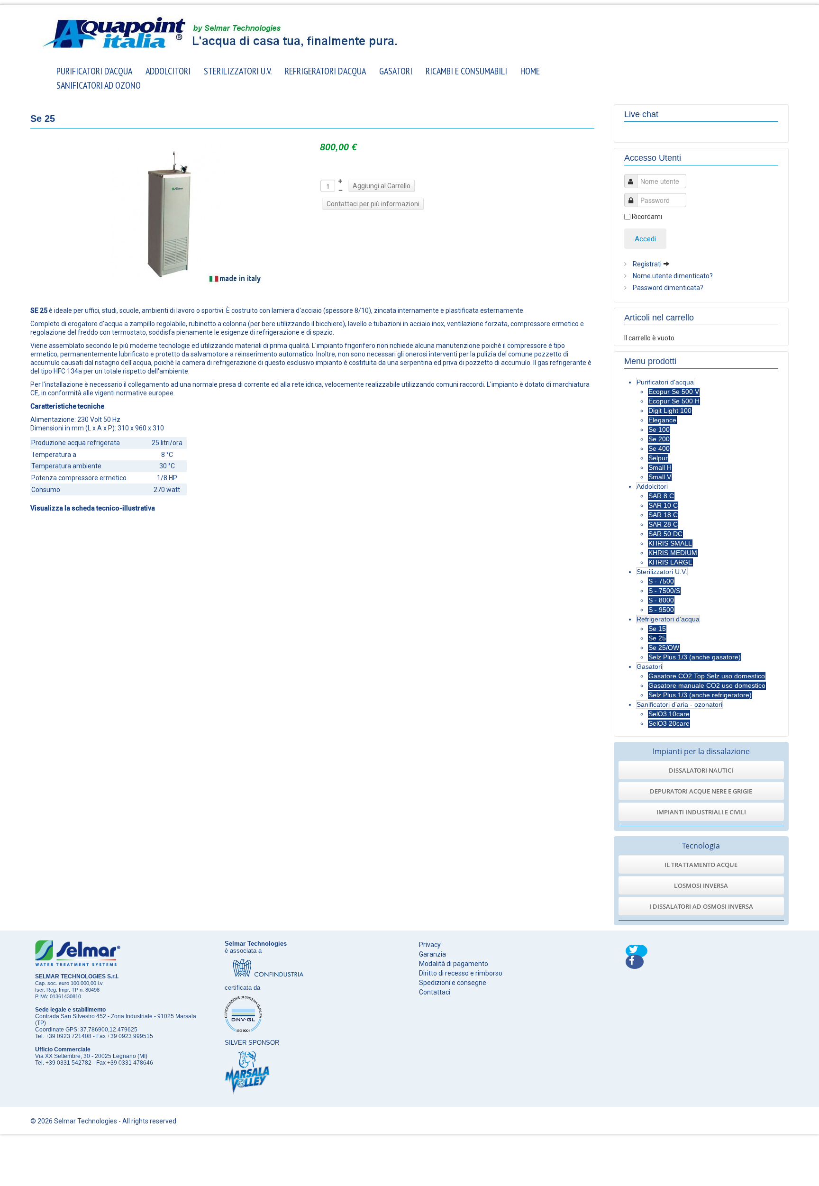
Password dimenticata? (667, 288)
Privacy (430, 945)
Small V (659, 477)
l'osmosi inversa (701, 885)
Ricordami (647, 216)
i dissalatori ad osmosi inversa (701, 906)
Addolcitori (168, 70)
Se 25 (657, 638)
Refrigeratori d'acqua (325, 70)
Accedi (645, 239)
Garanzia (432, 954)
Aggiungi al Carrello (381, 186)
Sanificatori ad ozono (98, 84)
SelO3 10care (669, 714)
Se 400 (659, 448)
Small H (660, 467)
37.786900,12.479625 (108, 1029)
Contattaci (434, 992)
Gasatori (395, 70)
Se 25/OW (663, 647)
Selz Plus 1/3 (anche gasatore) (694, 657)
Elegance (662, 420)
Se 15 (657, 628)
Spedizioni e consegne (452, 982)
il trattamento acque (700, 864)
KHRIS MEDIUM (672, 553)
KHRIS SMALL (670, 543)
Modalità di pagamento (453, 963)
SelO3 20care (669, 723)
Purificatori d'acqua (94, 70)
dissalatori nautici (701, 770)
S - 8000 (661, 600)
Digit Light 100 (670, 410)
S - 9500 (661, 609)
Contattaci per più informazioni (373, 204)
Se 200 (659, 439)
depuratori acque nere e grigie (701, 791)
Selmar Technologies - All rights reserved (115, 1121)
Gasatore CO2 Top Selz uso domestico (706, 676)
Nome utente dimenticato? (672, 276)
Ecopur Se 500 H (674, 401)
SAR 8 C (661, 496)
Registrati (647, 264)
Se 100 (659, 429)
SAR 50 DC (665, 534)
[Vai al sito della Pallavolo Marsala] (247, 1072)
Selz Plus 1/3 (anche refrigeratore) (700, 695)
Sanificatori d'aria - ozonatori (679, 704)
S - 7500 (661, 581)
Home (530, 70)
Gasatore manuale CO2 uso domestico (706, 685)
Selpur (658, 458)
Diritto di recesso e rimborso (460, 973)
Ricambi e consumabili (466, 70)
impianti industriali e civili (701, 812)
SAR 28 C (663, 524)
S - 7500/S (664, 590)
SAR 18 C (663, 515)
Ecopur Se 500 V (673, 391)
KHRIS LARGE (670, 562)
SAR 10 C (663, 505)
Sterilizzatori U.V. (238, 70)
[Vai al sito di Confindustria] (268, 967)
